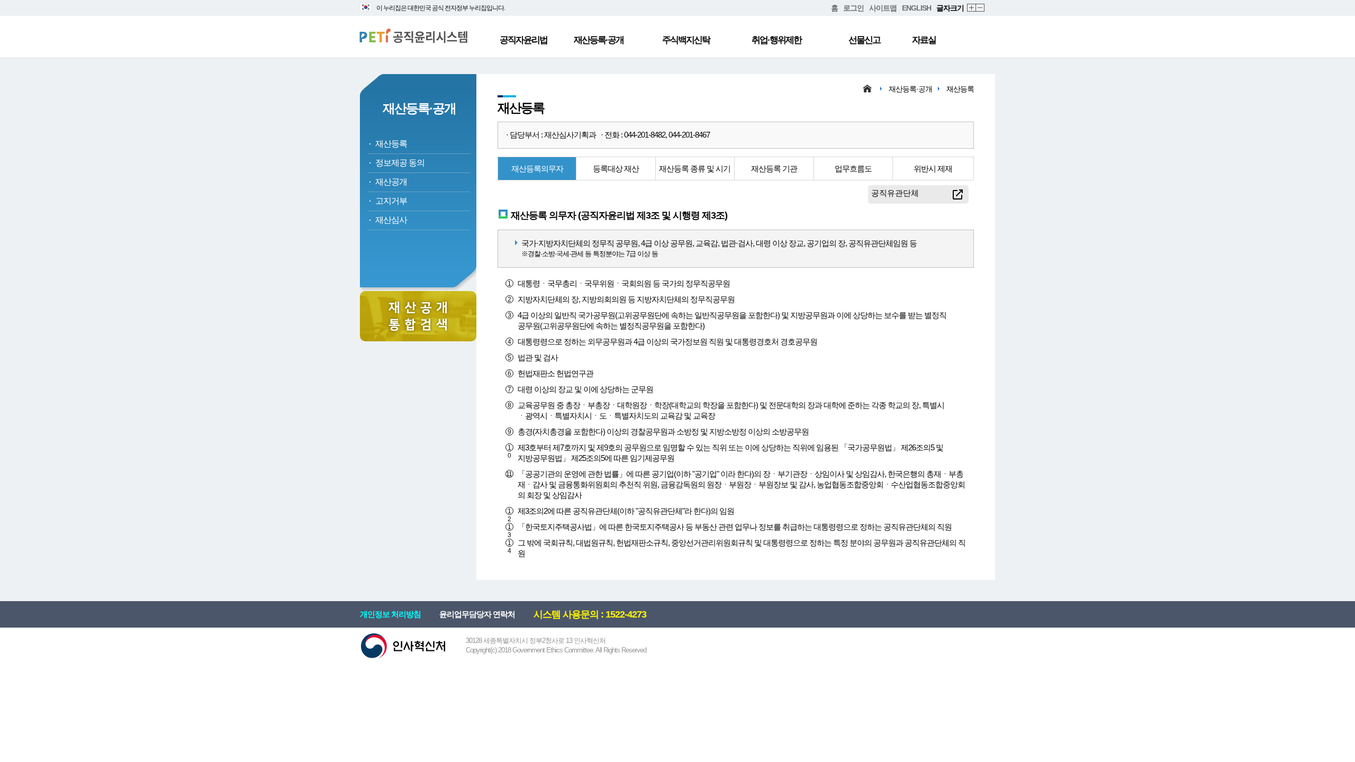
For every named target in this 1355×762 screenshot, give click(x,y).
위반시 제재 (933, 168)
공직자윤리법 (523, 40)
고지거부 (391, 200)
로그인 (853, 8)
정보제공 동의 (399, 162)
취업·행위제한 (776, 40)
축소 (980, 8)
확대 (972, 8)
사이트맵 (883, 8)
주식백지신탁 (686, 40)
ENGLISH (916, 8)
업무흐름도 (853, 168)
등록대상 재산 (616, 168)
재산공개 (391, 181)
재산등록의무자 (537, 168)
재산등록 (391, 143)
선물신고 (864, 40)
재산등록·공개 (599, 40)
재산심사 (391, 219)
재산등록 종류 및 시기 (694, 168)
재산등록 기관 (774, 168)
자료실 (924, 40)
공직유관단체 (895, 192)
